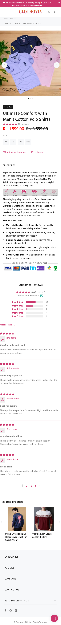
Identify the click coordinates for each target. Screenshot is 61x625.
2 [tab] (30, 98)
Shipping (39, 152)
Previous (4, 65)
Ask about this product (17, 152)
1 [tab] (28, 98)
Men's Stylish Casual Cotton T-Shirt (42, 536)
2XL (28, 142)
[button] (10, 124)
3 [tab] (32, 98)
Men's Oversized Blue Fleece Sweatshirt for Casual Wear (16, 537)
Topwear (13, 18)
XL (21, 142)
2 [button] (26, 486)
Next (57, 65)
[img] (7, 334)
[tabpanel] (30, 63)
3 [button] (31, 486)
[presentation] (2, 522)
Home (5, 18)
